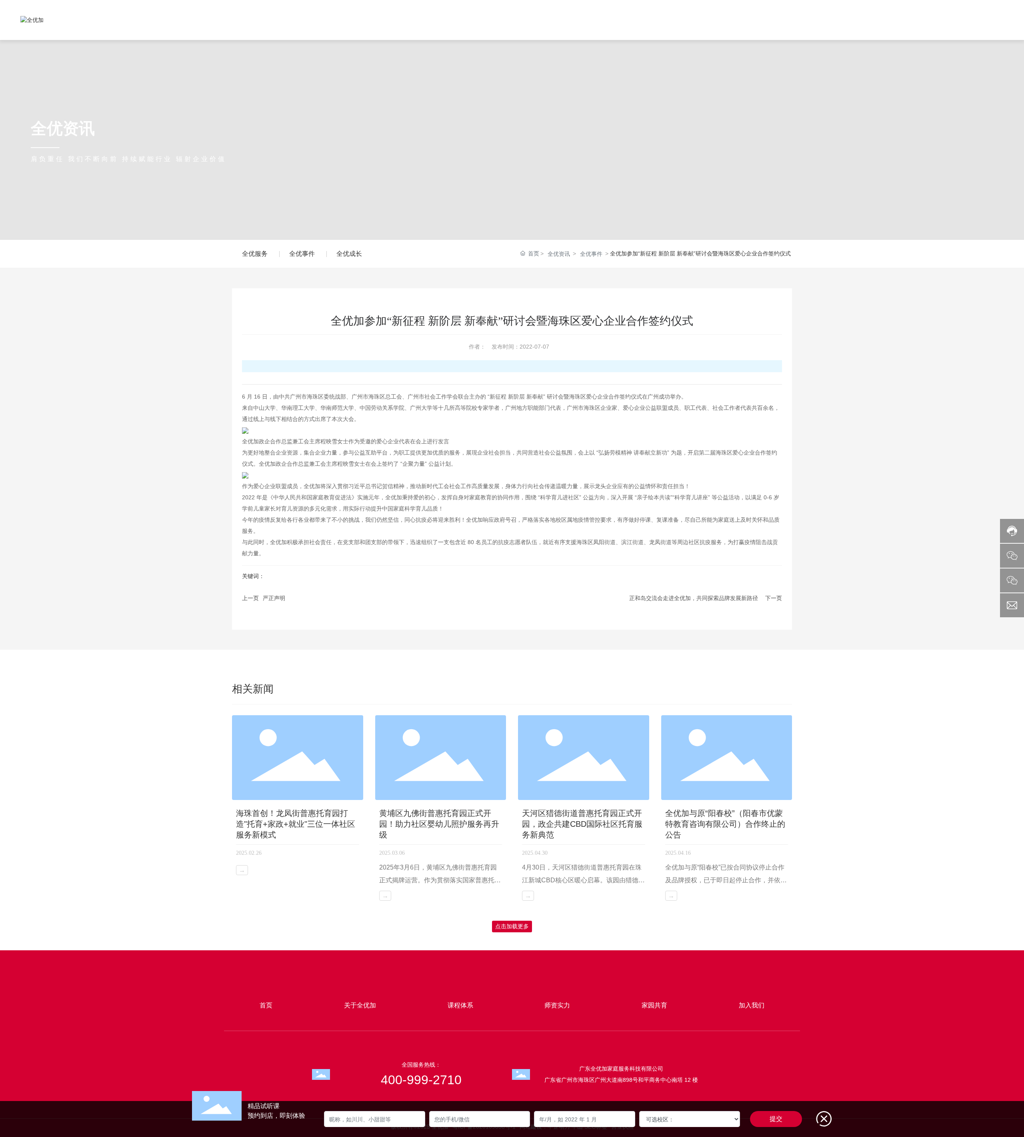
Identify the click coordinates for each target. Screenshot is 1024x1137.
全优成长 (349, 253)
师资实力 (557, 1005)
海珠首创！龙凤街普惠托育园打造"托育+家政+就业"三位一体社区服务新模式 (295, 824)
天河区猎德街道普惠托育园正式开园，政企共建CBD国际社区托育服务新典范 (582, 824)
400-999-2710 (967, 16)
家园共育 (654, 1005)
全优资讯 (559, 254)
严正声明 (274, 598)
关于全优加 (360, 1005)
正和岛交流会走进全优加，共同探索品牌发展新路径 (693, 598)
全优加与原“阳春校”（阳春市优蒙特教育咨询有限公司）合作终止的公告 (725, 824)
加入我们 (751, 1005)
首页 (266, 1005)
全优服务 (255, 253)
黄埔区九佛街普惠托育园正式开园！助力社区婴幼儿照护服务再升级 (439, 824)
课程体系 (460, 1005)
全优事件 (302, 253)
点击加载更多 (512, 926)
